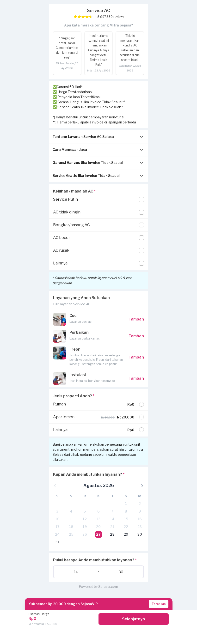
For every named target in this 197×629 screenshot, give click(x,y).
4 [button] (71, 511)
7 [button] (112, 511)
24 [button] (57, 534)
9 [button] (140, 511)
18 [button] (71, 527)
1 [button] (126, 503)
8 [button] (126, 511)
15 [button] (126, 519)
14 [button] (112, 519)
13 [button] (98, 519)
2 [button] (140, 503)
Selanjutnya (133, 619)
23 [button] (139, 527)
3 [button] (57, 511)
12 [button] (85, 519)
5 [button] (85, 511)
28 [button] (112, 534)
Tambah (136, 319)
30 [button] (139, 534)
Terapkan (159, 604)
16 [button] (139, 519)
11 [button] (71, 519)
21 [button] (112, 527)
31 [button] (57, 542)
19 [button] (85, 527)
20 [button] (98, 527)
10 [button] (57, 519)
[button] (141, 485)
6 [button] (98, 511)
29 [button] (126, 534)
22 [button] (126, 527)
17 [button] (57, 527)
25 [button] (71, 534)
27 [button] (98, 534)
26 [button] (84, 534)
